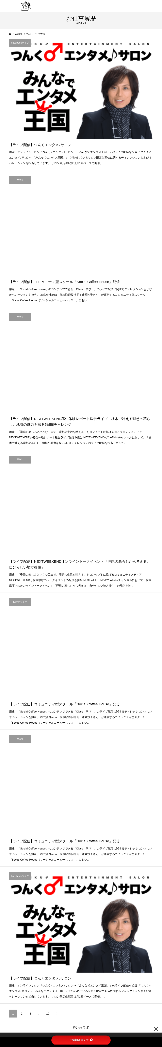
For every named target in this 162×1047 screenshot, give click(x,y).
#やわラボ (81, 1027)
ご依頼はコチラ (79, 1040)
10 (47, 1013)
